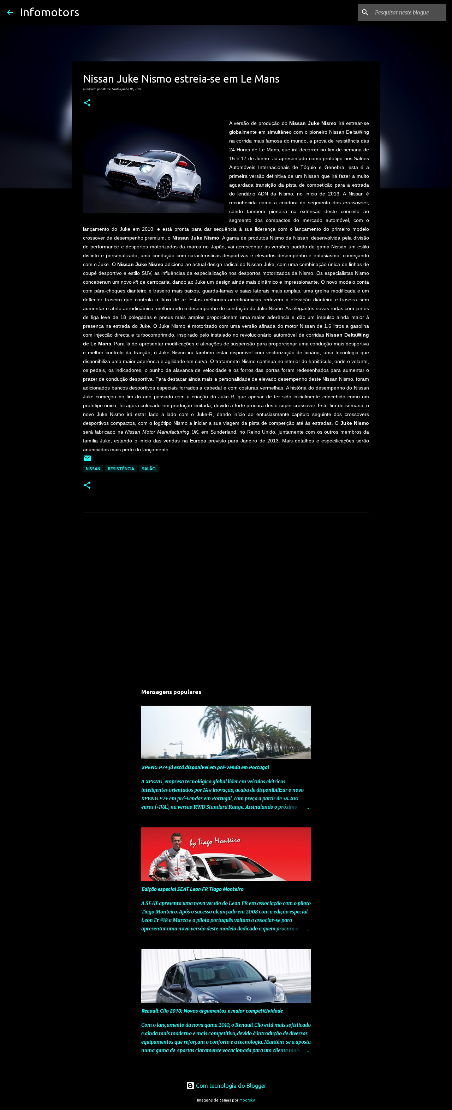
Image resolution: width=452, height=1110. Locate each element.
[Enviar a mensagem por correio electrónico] (87, 461)
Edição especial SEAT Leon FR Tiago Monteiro (192, 889)
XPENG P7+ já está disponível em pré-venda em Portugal (205, 767)
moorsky (247, 1100)
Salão (149, 468)
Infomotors (49, 12)
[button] (87, 103)
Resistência (121, 468)
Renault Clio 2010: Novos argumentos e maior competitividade (211, 1011)
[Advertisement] (226, 617)
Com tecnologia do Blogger (230, 1085)
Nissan (93, 468)
